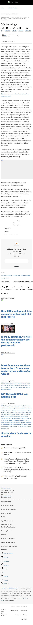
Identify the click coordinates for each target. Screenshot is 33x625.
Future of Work (16, 275)
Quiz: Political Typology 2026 (14, 448)
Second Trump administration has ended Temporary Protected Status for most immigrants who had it (16, 461)
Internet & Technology (8, 538)
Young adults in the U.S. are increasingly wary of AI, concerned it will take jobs (17, 469)
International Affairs (7, 505)
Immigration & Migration (8, 509)
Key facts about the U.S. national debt (14, 395)
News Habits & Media (8, 542)
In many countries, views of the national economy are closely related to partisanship (16, 341)
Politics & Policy (6, 501)
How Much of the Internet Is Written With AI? (17, 453)
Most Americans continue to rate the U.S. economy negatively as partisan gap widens (15, 369)
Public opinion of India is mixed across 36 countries (15, 477)
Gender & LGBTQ (6, 525)
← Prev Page (16, 221)
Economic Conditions (6, 275)
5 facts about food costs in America (16, 435)
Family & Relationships (8, 527)
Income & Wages (25, 275)
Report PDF (7, 228)
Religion (3, 517)
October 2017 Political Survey (12, 235)
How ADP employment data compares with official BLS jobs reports (16, 314)
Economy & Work (6, 531)
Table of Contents (7, 41)
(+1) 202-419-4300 (6, 496)
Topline (6, 231)
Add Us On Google (13, 35)
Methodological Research (9, 546)
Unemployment (5, 278)
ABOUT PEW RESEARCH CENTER (9, 588)
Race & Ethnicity (6, 513)
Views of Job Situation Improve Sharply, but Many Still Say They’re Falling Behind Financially (15, 19)
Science (3, 535)
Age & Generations (7, 521)
